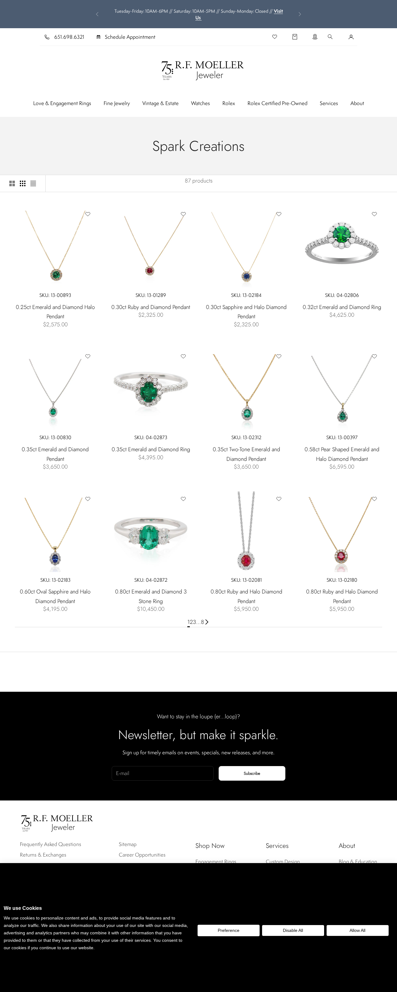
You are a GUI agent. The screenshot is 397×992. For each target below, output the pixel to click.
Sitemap (127, 844)
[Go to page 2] (207, 622)
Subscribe (252, 773)
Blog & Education (358, 861)
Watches (200, 103)
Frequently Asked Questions (50, 844)
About (357, 103)
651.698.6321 (69, 36)
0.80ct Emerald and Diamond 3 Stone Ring (151, 596)
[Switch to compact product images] (33, 183)
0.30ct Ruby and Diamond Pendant (150, 307)
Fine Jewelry (117, 103)
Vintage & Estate (160, 103)
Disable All (293, 930)
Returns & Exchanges (43, 854)
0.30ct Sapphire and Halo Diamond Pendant (246, 312)
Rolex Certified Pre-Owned (277, 103)
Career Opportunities (142, 854)
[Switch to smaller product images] (22, 183)
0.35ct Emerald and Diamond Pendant (55, 454)
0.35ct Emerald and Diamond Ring (151, 449)
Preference (228, 930)
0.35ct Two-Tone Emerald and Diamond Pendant (246, 454)
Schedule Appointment (130, 36)
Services (329, 103)
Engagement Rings (215, 861)
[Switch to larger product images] (12, 183)
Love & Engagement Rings (62, 103)
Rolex (228, 103)
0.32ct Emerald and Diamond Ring (342, 307)
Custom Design (283, 861)
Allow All (357, 930)
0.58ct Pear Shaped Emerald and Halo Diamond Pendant (342, 454)
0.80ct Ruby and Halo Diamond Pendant (246, 596)
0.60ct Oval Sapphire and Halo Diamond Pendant (55, 596)
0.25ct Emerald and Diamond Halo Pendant (55, 312)
